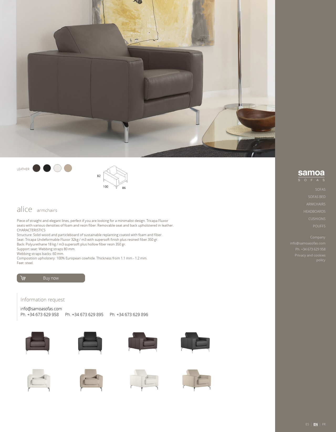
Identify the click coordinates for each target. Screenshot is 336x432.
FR (324, 424)
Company (318, 237)
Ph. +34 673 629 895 (84, 314)
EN (315, 424)
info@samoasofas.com (308, 243)
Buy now (51, 278)
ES (307, 424)
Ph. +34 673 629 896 (129, 314)
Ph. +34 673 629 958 (310, 249)
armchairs (47, 210)
